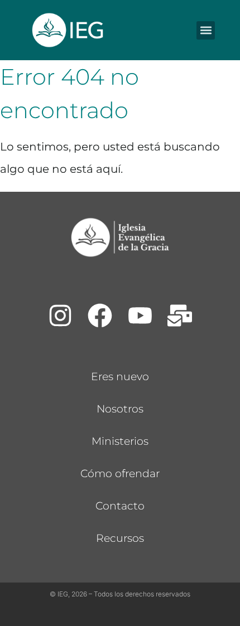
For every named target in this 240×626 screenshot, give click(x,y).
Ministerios (120, 441)
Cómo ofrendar (120, 473)
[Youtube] (140, 315)
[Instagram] (60, 315)
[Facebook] (100, 315)
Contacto (120, 505)
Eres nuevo (120, 376)
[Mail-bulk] (180, 315)
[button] (205, 30)
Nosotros (120, 408)
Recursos (120, 538)
